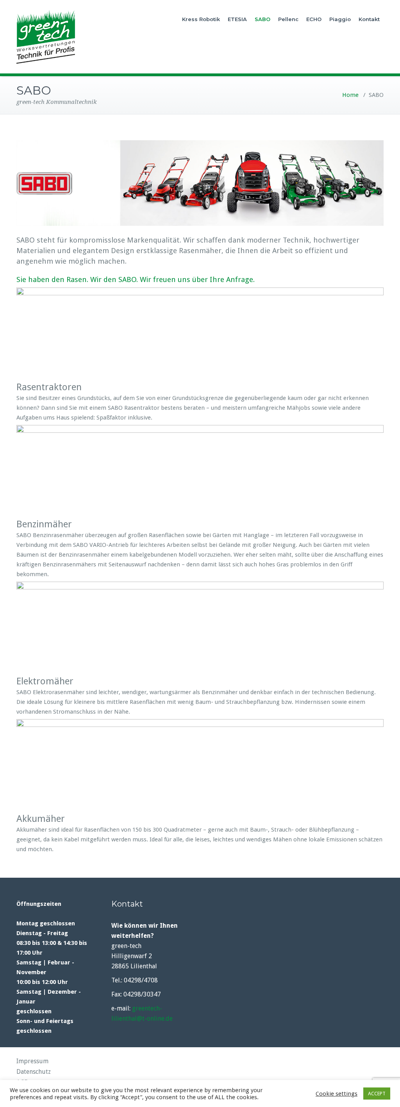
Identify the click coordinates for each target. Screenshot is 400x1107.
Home (350, 94)
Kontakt (369, 19)
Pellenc (288, 19)
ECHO (313, 19)
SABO (262, 19)
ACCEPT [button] (377, 1093)
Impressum (32, 1061)
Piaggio (340, 19)
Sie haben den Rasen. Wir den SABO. (77, 279)
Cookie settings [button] (336, 1093)
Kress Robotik (201, 19)
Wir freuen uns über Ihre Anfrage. (197, 279)
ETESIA (237, 19)
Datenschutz (33, 1071)
